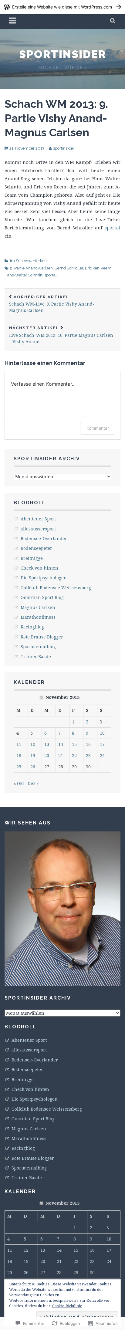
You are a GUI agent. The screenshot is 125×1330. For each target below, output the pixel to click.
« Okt (19, 783)
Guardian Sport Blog (42, 597)
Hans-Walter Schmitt (23, 275)
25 (18, 767)
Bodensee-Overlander (44, 538)
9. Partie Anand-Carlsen (31, 268)
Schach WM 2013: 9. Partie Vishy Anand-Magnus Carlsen (56, 118)
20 (46, 755)
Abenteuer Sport (38, 519)
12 (32, 744)
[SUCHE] (113, 21)
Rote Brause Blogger (42, 637)
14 (60, 744)
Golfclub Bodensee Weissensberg (56, 588)
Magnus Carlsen (38, 607)
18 (18, 755)
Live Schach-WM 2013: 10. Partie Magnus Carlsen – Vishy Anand (61, 335)
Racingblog (32, 627)
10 (102, 733)
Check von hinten (39, 568)
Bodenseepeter (36, 548)
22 (74, 755)
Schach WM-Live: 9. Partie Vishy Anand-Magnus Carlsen (51, 304)
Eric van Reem (98, 268)
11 (18, 744)
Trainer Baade (36, 656)
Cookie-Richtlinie (67, 1305)
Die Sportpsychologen (44, 577)
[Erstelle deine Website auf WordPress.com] (62, 7)
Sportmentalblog (38, 646)
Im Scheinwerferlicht (29, 261)
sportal (112, 228)
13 (46, 744)
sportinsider (62, 54)
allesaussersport (38, 529)
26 (32, 767)
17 (102, 744)
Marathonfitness (38, 617)
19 (32, 755)
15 (74, 744)
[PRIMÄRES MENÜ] (13, 21)
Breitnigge (32, 558)
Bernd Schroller (69, 268)
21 (60, 755)
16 (88, 744)
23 (88, 755)
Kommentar (97, 428)
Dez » (33, 783)
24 (102, 755)
